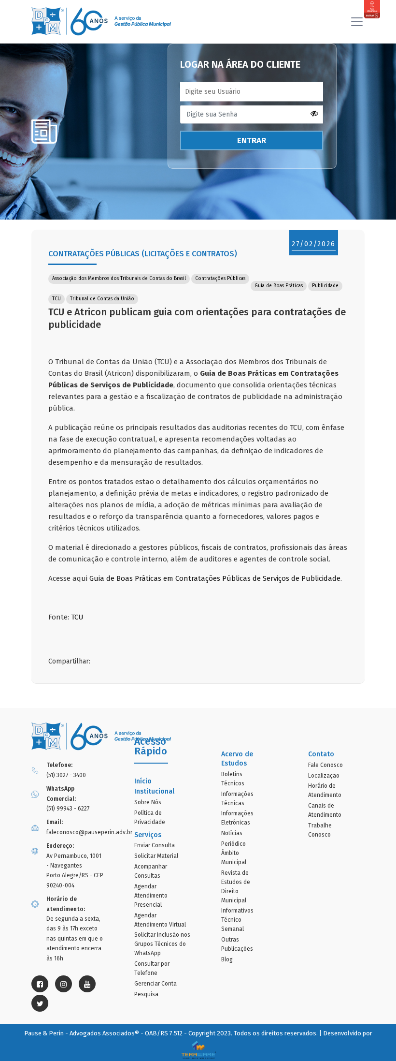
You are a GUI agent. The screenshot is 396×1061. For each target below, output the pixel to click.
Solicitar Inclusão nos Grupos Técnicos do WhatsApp (162, 944)
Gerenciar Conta (155, 983)
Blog (227, 959)
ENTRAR (251, 140)
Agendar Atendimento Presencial (151, 895)
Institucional (154, 791)
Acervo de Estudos (237, 758)
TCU (77, 617)
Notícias (231, 833)
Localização (323, 775)
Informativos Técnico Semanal (237, 919)
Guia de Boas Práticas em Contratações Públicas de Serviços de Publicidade (214, 578)
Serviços (147, 835)
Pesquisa (146, 994)
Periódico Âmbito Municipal (233, 853)
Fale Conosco (325, 765)
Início (143, 781)
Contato (321, 754)
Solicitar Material (156, 856)
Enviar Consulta (154, 845)
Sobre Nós (147, 802)
